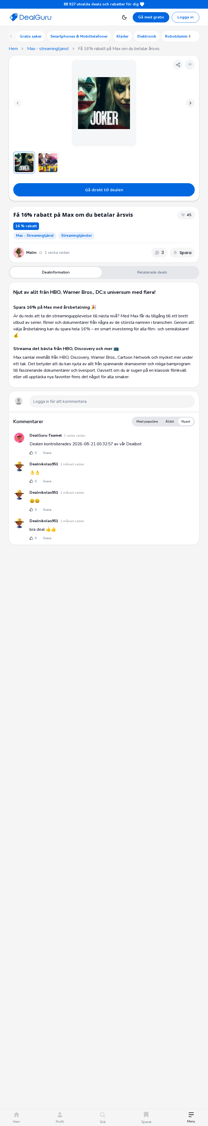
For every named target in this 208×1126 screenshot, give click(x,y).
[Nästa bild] (190, 103)
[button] (191, 1118)
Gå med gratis (151, 17)
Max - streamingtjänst (48, 49)
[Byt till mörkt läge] (124, 17)
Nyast (185, 421)
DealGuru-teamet (46, 435)
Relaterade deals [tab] (152, 272)
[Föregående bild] (17, 103)
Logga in (185, 17)
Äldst (169, 421)
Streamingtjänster (76, 235)
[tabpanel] (104, 335)
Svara (47, 453)
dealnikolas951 (44, 464)
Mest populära (147, 421)
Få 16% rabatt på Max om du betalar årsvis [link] (119, 49)
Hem (13, 49)
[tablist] (104, 272)
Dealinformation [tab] (56, 272)
